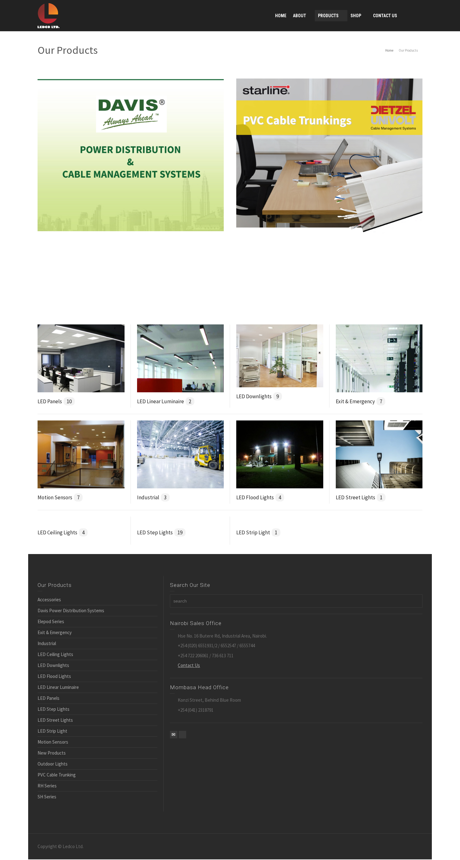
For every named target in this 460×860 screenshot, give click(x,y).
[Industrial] (180, 454)
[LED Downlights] (279, 355)
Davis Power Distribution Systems (71, 610)
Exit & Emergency (359, 401)
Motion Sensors (58, 497)
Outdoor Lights (53, 764)
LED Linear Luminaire (164, 401)
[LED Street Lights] (379, 454)
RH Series (47, 786)
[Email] (173, 734)
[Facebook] (182, 734)
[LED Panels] (81, 358)
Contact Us (189, 665)
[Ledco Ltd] (48, 15)
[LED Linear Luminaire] (180, 358)
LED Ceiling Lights (61, 532)
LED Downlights (257, 396)
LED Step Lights (159, 532)
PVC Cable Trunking (57, 775)
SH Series (47, 797)
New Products (52, 753)
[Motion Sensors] (81, 454)
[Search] (416, 15)
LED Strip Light (256, 532)
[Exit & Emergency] (379, 358)
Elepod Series (51, 621)
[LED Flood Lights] (279, 454)
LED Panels (55, 401)
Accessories (49, 600)
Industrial (151, 497)
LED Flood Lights (258, 497)
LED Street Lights (359, 497)
